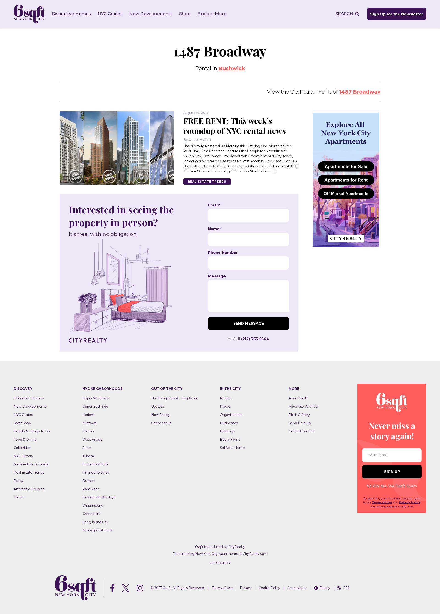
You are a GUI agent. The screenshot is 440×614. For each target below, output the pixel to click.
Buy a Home (230, 439)
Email (214, 205)
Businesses (229, 423)
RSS (346, 588)
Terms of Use (382, 502)
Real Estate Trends (207, 181)
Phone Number (223, 253)
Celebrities (22, 448)
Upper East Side (95, 406)
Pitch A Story (299, 415)
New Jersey (160, 415)
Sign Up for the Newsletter (396, 14)
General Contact (302, 431)
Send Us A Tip (300, 423)
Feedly (324, 588)
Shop (184, 13)
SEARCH (344, 13)
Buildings (227, 431)
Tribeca (88, 456)
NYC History (23, 456)
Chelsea (88, 431)
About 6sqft (298, 398)
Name (214, 229)
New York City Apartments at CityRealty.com (231, 554)
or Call (248, 339)
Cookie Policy (269, 588)
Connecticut (161, 423)
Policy (18, 481)
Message (217, 276)
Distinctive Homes (71, 13)
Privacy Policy (409, 502)
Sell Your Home (232, 448)
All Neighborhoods (97, 530)
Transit (19, 497)
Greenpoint (91, 514)
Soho (86, 448)
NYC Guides (110, 13)
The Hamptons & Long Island (174, 398)
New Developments (150, 13)
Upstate (157, 406)
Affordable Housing (29, 489)
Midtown (89, 423)
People (225, 398)
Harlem (88, 415)
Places (225, 406)
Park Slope (91, 489)
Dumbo (88, 481)
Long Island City (95, 522)
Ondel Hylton (200, 140)
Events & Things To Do (32, 431)
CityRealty (236, 547)
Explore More (211, 13)
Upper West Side (96, 398)
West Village (92, 439)
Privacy (246, 588)
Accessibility (297, 588)
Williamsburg (92, 505)
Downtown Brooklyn (99, 497)
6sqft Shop (22, 423)
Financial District (95, 472)
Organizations (231, 415)
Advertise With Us (303, 406)
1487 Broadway (359, 92)
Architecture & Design (31, 464)
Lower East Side (95, 464)
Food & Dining (25, 439)
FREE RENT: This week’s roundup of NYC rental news (234, 125)
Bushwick (231, 68)
